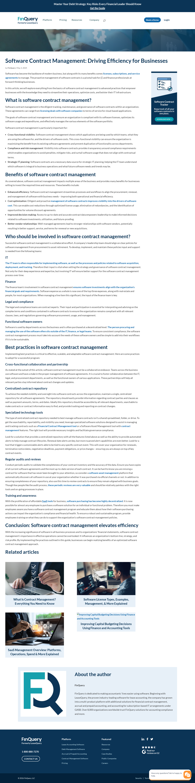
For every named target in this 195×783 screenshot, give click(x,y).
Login (167, 19)
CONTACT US (31, 758)
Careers (105, 763)
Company (105, 749)
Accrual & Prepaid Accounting (74, 754)
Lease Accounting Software (73, 744)
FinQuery (12, 68)
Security (138, 778)
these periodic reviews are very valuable (69, 485)
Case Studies (107, 754)
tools (47, 501)
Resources (106, 744)
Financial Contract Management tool (57, 426)
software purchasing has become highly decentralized (95, 501)
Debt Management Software (73, 749)
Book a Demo (152, 20)
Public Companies (109, 758)
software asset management (104, 472)
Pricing (65, 763)
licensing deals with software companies (61, 110)
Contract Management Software (75, 758)
